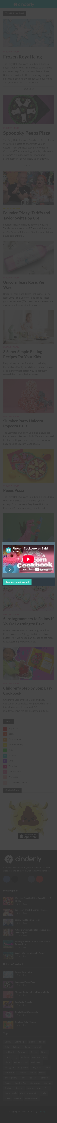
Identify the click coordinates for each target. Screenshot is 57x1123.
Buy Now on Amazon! (17, 582)
